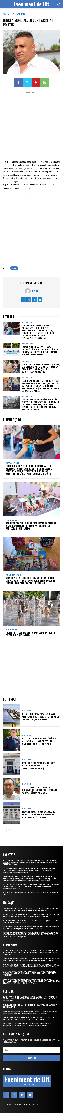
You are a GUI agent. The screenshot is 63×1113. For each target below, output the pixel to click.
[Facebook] (18, 82)
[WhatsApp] (44, 82)
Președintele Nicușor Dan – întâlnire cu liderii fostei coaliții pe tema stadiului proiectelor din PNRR (39, 741)
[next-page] (9, 830)
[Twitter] (27, 82)
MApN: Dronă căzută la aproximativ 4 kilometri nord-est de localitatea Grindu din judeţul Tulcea (39, 814)
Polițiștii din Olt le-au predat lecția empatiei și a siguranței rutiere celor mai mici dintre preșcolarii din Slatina (31, 526)
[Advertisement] (31, 125)
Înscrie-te (31, 1058)
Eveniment (11, 520)
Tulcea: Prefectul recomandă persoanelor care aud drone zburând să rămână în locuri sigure (39, 790)
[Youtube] (40, 299)
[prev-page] (5, 830)
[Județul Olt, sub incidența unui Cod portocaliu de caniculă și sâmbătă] (31, 608)
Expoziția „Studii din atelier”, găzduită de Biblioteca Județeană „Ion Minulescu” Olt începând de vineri (27, 1024)
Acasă (6, 13)
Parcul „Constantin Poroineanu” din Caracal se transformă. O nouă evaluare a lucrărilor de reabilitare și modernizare (31, 966)
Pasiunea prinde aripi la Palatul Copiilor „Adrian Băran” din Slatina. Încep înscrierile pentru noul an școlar (30, 909)
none (14, 268)
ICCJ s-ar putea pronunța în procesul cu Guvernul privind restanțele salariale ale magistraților (39, 765)
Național (26, 711)
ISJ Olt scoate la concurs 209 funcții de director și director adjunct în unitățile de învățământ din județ (31, 928)
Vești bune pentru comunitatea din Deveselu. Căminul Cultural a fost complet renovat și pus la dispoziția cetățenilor (31, 960)
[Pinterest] (36, 82)
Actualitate (19, 13)
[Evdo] (28, 291)
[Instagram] (28, 299)
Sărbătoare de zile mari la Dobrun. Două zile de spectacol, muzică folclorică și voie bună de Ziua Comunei (30, 1018)
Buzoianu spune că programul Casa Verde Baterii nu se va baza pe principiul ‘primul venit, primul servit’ (40, 717)
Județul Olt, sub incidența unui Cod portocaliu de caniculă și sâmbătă (30, 634)
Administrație (13, 575)
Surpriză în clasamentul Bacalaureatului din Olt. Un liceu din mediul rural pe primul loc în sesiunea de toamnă (31, 915)
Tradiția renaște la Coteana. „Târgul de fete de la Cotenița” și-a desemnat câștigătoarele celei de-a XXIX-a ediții (31, 1012)
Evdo (35, 291)
